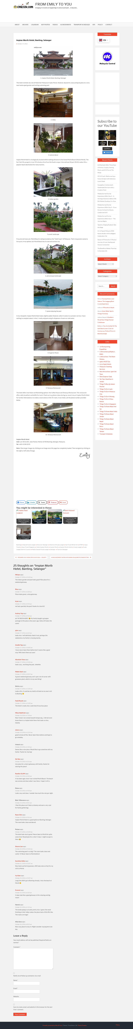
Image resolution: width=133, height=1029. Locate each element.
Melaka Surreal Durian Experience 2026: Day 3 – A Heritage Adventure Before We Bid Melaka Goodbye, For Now (107, 197)
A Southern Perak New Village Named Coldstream (106, 319)
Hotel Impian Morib (42, 547)
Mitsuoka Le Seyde (108, 307)
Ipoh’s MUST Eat (105, 361)
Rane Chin (18, 815)
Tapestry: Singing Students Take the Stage (107, 226)
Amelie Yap (19, 645)
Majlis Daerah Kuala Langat (40, 549)
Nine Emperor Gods (106, 376)
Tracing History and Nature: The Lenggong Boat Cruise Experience (106, 301)
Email (15, 988)
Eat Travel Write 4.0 (71, 545)
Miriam (17, 575)
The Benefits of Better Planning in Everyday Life (107, 249)
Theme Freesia (82, 1025)
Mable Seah (19, 672)
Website (16, 996)
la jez (16, 601)
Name (15, 980)
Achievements (65, 24)
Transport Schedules (82, 24)
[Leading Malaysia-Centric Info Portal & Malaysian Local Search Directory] (107, 58)
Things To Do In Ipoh (106, 389)
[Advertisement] (84, 16)
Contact (109, 24)
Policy (100, 24)
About (17, 24)
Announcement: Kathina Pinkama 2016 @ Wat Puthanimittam (70, 557)
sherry (17, 730)
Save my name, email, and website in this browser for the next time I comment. (32, 1008)
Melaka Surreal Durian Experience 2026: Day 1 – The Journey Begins (106, 218)
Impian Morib (54, 547)
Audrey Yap (19, 613)
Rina (16, 589)
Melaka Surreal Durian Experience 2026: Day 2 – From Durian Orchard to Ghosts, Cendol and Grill (107, 208)
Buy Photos (45, 24)
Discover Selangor (42, 545)
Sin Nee (17, 759)
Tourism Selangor (62, 549)
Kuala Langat (77, 547)
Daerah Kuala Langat (29, 545)
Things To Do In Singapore (108, 404)
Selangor (52, 549)
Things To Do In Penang (107, 396)
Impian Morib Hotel (66, 547)
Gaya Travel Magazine (28, 547)
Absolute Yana (20, 659)
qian (16, 630)
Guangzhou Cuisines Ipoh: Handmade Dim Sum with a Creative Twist (106, 187)
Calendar (35, 24)
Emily (99, 326)
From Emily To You (53, 4)
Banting (18, 545)
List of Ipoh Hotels (105, 364)
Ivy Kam (18, 875)
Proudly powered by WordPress (52, 1025)
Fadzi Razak (19, 701)
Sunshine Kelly (20, 861)
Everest (17, 890)
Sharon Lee (19, 846)
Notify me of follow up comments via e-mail (27, 976)
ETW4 (81, 545)
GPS (93, 24)
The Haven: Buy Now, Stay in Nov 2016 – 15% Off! (32, 557)
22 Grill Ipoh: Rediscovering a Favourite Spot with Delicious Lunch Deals (106, 178)
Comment (16, 947)
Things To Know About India (108, 411)
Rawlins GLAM (20, 773)
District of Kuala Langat (57, 545)
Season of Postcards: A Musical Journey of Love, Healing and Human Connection (107, 242)
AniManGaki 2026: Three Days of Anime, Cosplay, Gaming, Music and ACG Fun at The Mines (107, 168)
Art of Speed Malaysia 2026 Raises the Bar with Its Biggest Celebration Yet (106, 233)
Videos (55, 24)
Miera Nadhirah (20, 713)
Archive (25, 24)
